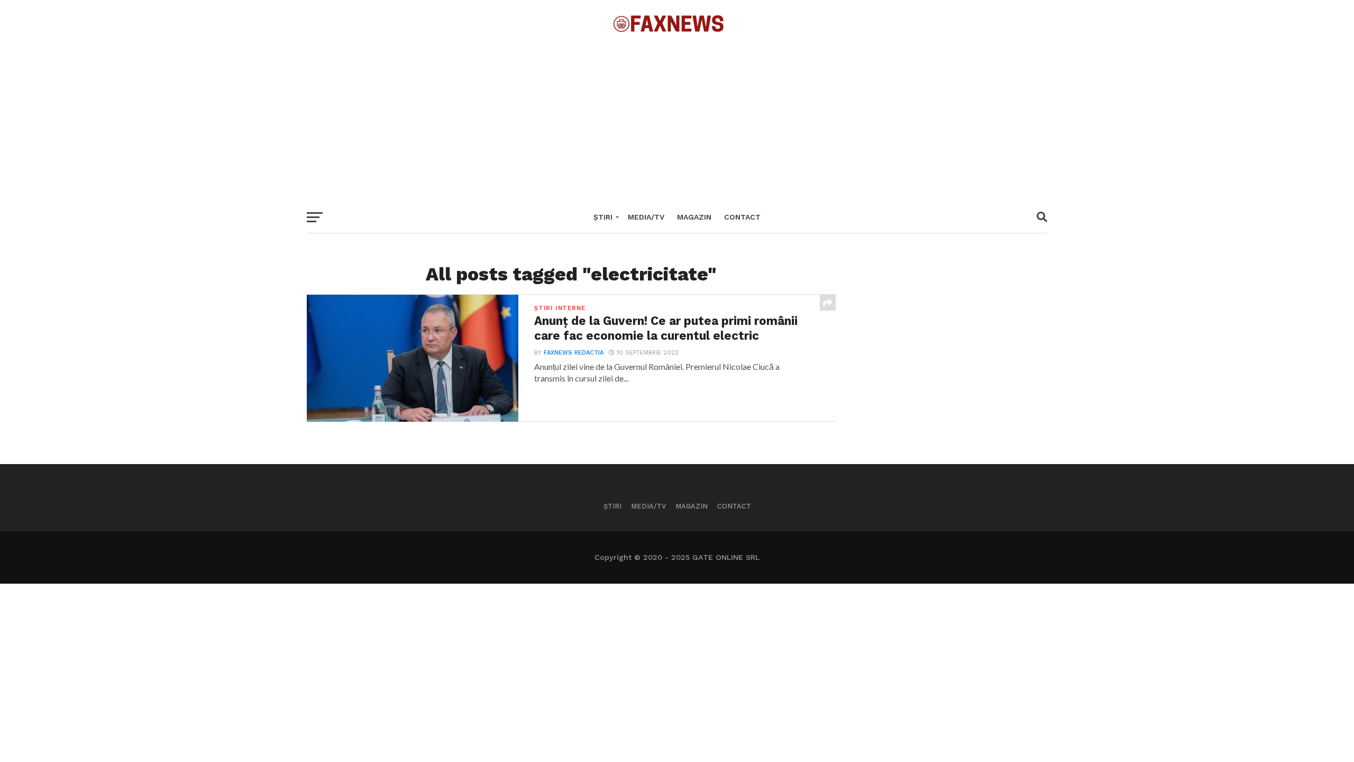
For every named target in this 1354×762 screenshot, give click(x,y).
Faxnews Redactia (573, 352)
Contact (742, 217)
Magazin (694, 217)
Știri (602, 217)
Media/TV (646, 217)
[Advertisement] (677, 116)
